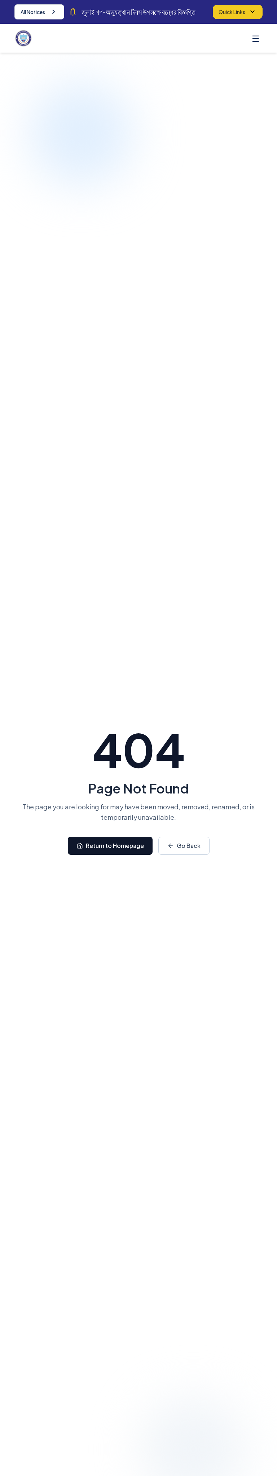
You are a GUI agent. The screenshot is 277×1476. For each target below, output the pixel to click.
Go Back (189, 845)
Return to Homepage (115, 845)
